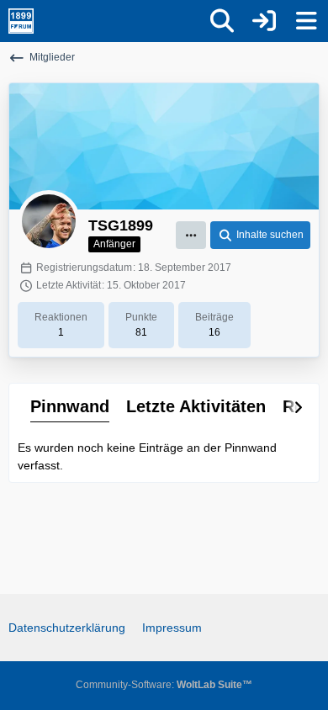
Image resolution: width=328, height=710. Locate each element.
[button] (191, 235)
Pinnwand (69, 406)
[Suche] (222, 21)
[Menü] (306, 21)
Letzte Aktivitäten (196, 406)
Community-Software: (164, 685)
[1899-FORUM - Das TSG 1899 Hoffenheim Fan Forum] (21, 21)
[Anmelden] (264, 21)
